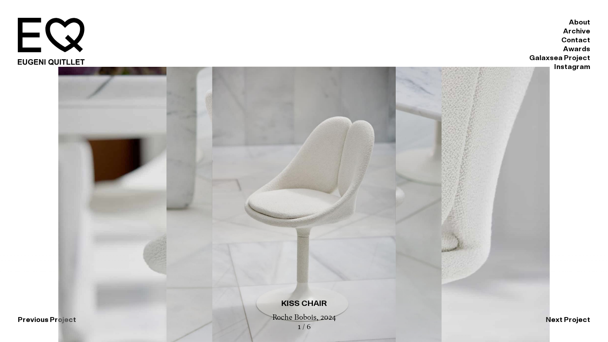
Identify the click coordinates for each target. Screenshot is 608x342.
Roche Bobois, (296, 318)
